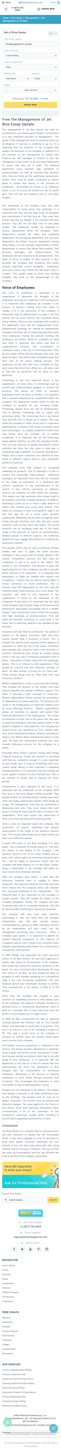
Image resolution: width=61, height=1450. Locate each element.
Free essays (7, 1301)
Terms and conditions (14, 1443)
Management (32, 18)
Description (7, 1353)
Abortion (6, 1318)
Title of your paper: (13, 39)
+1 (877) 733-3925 (17, 9)
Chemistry (7, 1340)
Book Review (8, 1335)
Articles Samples (10, 1331)
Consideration (9, 1349)
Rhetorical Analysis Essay (14, 1406)
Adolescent (7, 1322)
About (5, 1279)
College (5, 1344)
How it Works (8, 1265)
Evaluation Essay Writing (14, 1401)
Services (6, 1288)
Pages (7, 85)
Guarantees (7, 1283)
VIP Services (8, 1297)
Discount (6, 1274)
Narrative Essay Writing (13, 1388)
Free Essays (17, 18)
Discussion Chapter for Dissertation (19, 1392)
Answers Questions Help (13, 1374)
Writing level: (10, 73)
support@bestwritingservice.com (30, 1237)
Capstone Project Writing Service (17, 1379)
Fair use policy (30, 1446)
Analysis (6, 1326)
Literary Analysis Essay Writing (17, 1370)
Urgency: (36, 73)
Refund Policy (49, 1443)
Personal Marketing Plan (14, 1397)
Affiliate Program (10, 1292)
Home (6, 18)
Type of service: (11, 50)
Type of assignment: (13, 62)
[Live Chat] (53, 1428)
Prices (5, 1270)
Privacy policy (33, 1443)
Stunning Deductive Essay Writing (18, 1383)
